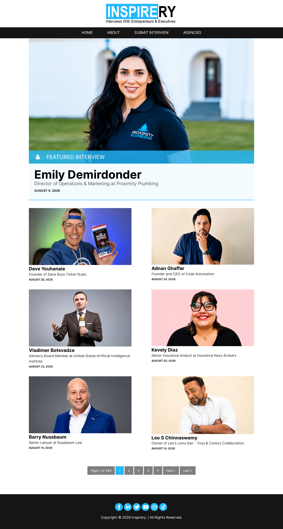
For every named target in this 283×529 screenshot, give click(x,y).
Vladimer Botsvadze (52, 350)
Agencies (192, 32)
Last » (187, 470)
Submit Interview (151, 32)
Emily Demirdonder (88, 174)
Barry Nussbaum (47, 437)
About (113, 32)
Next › (171, 470)
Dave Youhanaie (47, 269)
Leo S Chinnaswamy (174, 438)
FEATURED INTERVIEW (75, 157)
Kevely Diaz (165, 350)
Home (87, 32)
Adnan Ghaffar (168, 268)
